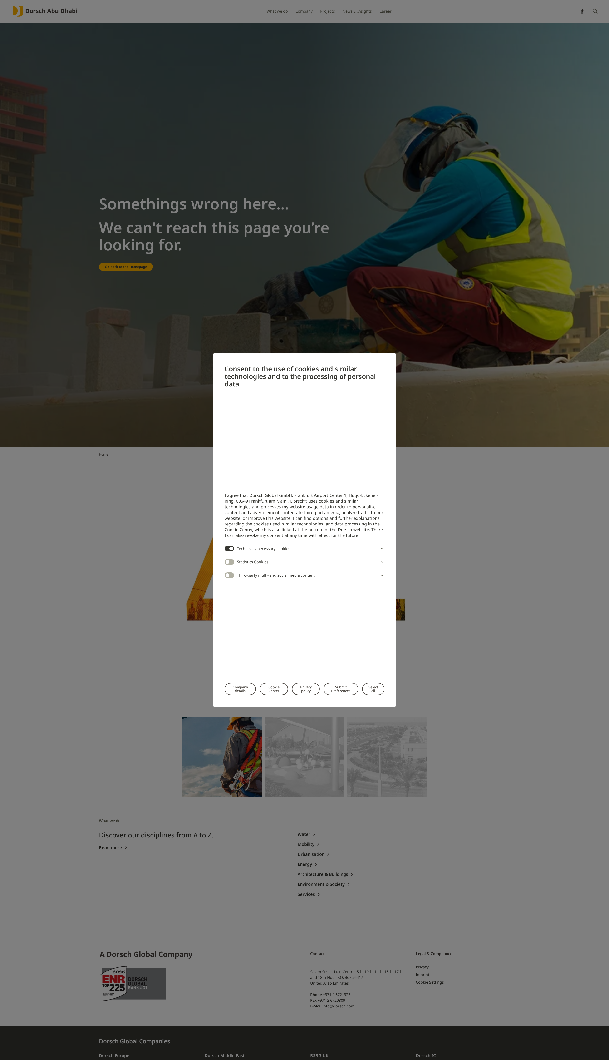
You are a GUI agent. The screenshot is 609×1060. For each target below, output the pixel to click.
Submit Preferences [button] (340, 689)
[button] (381, 548)
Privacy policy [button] (306, 689)
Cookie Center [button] (274, 689)
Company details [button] (240, 689)
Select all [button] (373, 689)
